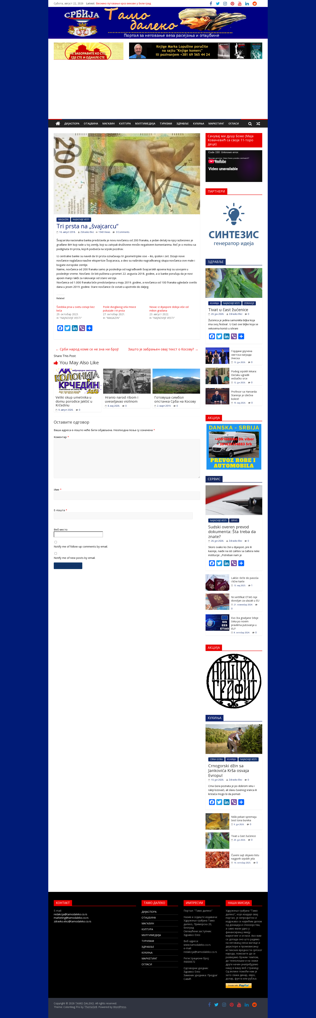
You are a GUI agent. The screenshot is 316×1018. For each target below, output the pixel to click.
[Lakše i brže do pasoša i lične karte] (217, 576)
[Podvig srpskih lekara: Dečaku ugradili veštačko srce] (217, 369)
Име (57, 489)
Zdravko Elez (87, 232)
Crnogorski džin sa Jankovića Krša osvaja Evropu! (228, 770)
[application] (234, 166)
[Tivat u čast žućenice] (234, 270)
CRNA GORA (216, 759)
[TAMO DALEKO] (58, 124)
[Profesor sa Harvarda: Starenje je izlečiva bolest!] (217, 390)
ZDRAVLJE (249, 303)
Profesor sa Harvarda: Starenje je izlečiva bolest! (244, 395)
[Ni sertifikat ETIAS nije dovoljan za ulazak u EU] (217, 595)
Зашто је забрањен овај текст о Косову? (163, 349)
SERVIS (234, 520)
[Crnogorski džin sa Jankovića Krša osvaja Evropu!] (234, 726)
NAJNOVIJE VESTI (81, 219)
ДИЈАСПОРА (71, 123)
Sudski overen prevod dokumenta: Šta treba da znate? (232, 531)
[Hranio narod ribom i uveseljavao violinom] (127, 371)
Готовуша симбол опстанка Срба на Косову (175, 399)
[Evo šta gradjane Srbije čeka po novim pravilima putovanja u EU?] (217, 616)
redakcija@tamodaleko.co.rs (70, 914)
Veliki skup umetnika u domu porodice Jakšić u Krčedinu (74, 401)
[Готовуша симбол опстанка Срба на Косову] (176, 371)
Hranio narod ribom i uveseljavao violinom (121, 399)
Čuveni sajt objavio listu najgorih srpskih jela (245, 857)
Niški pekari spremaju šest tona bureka (244, 818)
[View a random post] (258, 123)
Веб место (60, 529)
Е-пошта (60, 510)
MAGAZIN (63, 219)
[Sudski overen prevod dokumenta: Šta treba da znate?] (234, 487)
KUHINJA (214, 303)
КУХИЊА (198, 123)
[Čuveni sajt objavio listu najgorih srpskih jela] (217, 853)
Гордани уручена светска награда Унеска (241, 354)
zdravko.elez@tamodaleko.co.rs (72, 921)
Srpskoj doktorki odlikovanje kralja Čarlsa (120, 3)
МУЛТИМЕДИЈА (145, 123)
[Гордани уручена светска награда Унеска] (217, 349)
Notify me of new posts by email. (74, 558)
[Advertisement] (158, 91)
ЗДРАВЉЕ (182, 123)
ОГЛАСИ (233, 123)
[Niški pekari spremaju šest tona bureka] (217, 815)
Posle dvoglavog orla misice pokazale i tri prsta (119, 308)
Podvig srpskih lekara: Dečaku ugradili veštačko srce (244, 375)
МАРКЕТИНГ (216, 123)
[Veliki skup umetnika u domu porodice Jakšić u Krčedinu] (77, 371)
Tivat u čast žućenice (228, 309)
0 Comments (122, 232)
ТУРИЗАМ (166, 123)
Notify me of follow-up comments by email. (81, 546)
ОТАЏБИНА (91, 123)
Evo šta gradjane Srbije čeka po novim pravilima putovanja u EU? (244, 623)
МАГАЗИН (108, 123)
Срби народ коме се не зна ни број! (87, 349)
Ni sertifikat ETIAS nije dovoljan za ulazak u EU (245, 598)
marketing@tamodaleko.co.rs (71, 917)
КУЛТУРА (125, 123)
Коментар (61, 437)
